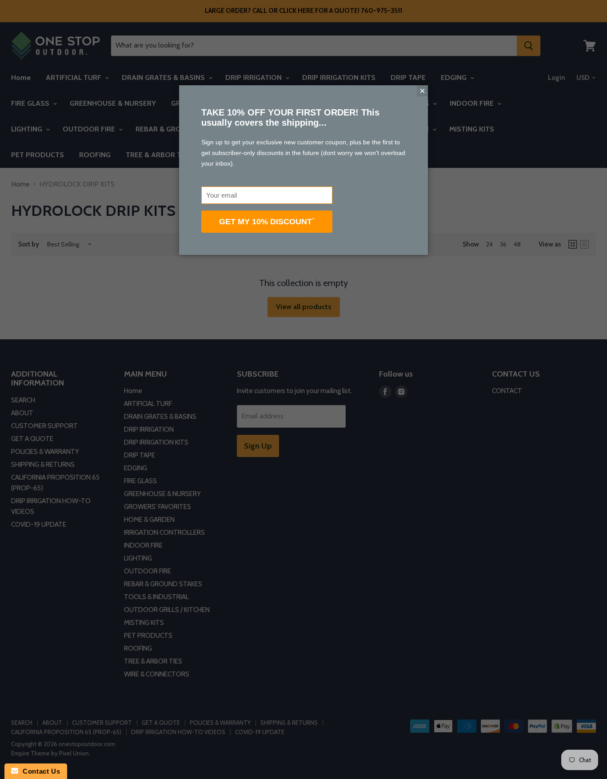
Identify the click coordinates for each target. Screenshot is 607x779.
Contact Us (39, 771)
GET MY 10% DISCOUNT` (267, 221)
